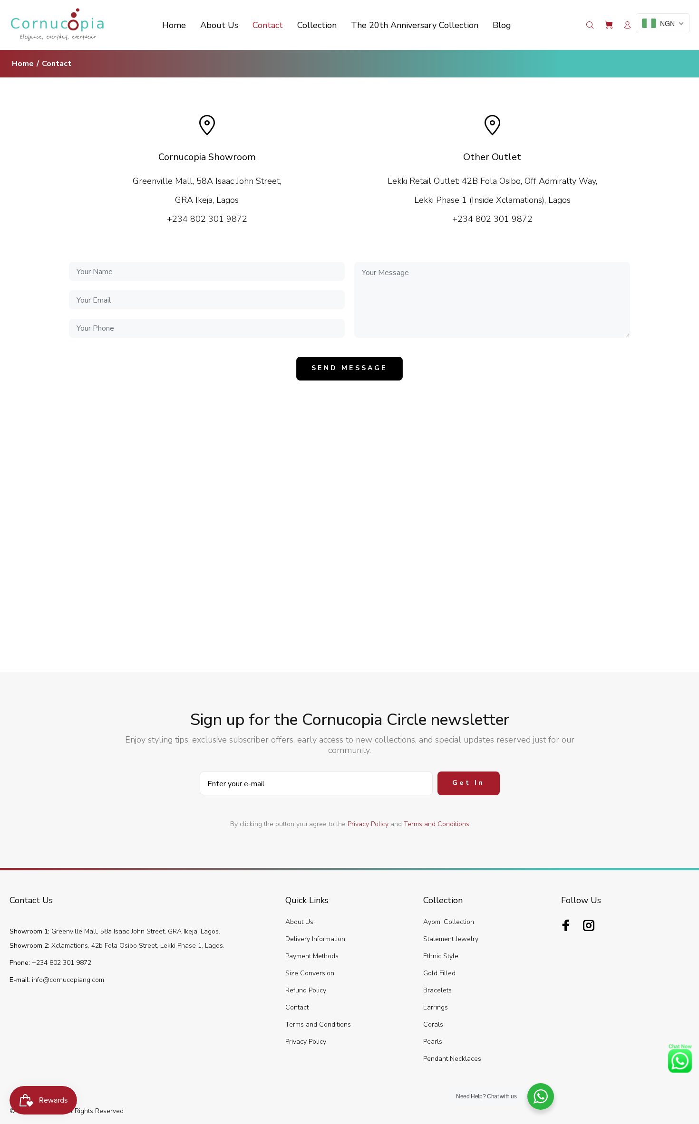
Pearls (432, 1041)
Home (23, 63)
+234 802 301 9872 (60, 962)
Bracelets (437, 990)
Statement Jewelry (450, 938)
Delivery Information (315, 938)
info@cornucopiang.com (68, 979)
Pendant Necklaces (452, 1058)
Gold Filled (439, 973)
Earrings (435, 1007)
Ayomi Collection (448, 921)
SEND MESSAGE (349, 367)
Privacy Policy (368, 824)
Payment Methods (312, 956)
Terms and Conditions (436, 824)
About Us (299, 921)
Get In (468, 782)
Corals (433, 1024)
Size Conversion (309, 973)
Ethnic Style (440, 956)
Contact (297, 1007)
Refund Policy (305, 990)
